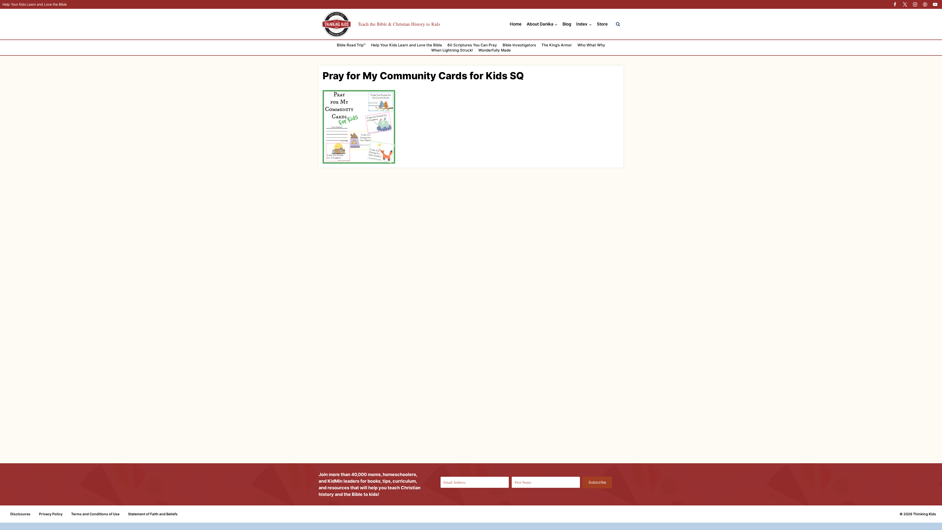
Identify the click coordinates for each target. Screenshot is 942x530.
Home (516, 24)
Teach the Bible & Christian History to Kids (399, 24)
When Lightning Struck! (452, 50)
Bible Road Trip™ (351, 45)
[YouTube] (935, 4)
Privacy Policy (51, 514)
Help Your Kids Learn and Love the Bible (34, 4)
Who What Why (591, 45)
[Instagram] (915, 4)
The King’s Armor (556, 45)
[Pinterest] (925, 4)
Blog (567, 24)
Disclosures (20, 514)
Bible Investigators (519, 45)
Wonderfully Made (494, 50)
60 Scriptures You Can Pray (472, 45)
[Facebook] (894, 4)
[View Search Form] (618, 24)
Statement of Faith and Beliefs (153, 514)
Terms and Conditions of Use (95, 514)
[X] (905, 4)
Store (602, 24)
